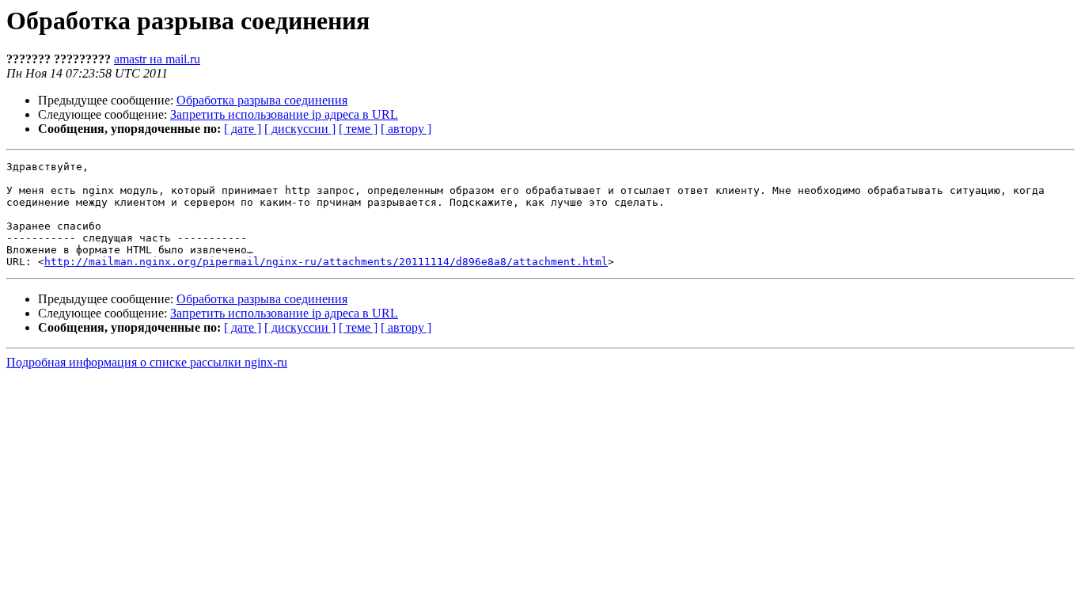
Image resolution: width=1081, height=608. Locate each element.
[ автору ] (406, 128)
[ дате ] (242, 128)
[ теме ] (358, 128)
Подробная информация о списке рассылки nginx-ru (146, 362)
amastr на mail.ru (157, 59)
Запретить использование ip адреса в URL (284, 114)
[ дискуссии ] (300, 128)
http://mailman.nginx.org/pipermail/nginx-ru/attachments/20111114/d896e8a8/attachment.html (326, 262)
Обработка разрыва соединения (261, 100)
